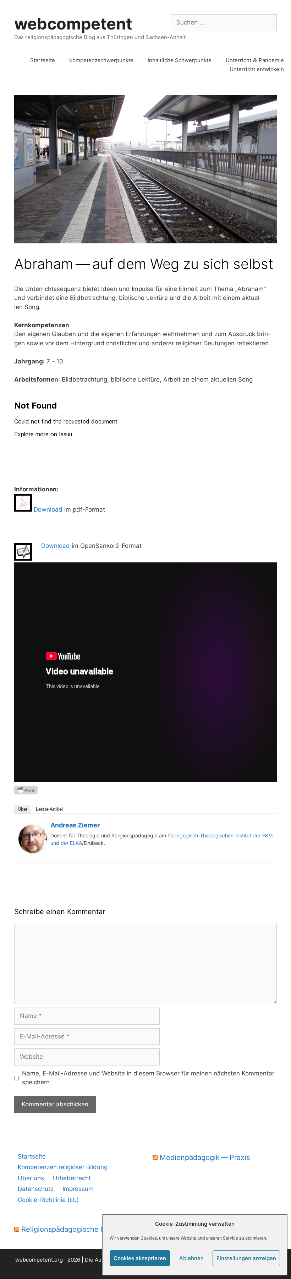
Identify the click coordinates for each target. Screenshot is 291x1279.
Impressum (78, 1188)
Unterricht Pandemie (255, 60)
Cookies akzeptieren (140, 1258)
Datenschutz (36, 1188)
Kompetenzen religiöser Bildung (63, 1167)
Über (22, 809)
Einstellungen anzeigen (246, 1258)
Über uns (31, 1178)
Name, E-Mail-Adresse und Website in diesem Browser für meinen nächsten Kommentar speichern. (148, 1078)
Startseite (42, 60)
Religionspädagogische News (70, 1229)
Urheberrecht (72, 1178)
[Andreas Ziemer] (32, 850)
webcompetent (73, 23)
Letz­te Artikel (49, 809)
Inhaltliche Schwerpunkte (180, 60)
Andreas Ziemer (75, 825)
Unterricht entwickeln (257, 69)
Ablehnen (191, 1258)
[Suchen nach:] (224, 22)
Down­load (48, 509)
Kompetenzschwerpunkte (101, 60)
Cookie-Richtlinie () (48, 1199)
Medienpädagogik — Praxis (205, 1157)
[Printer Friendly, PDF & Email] (26, 789)
